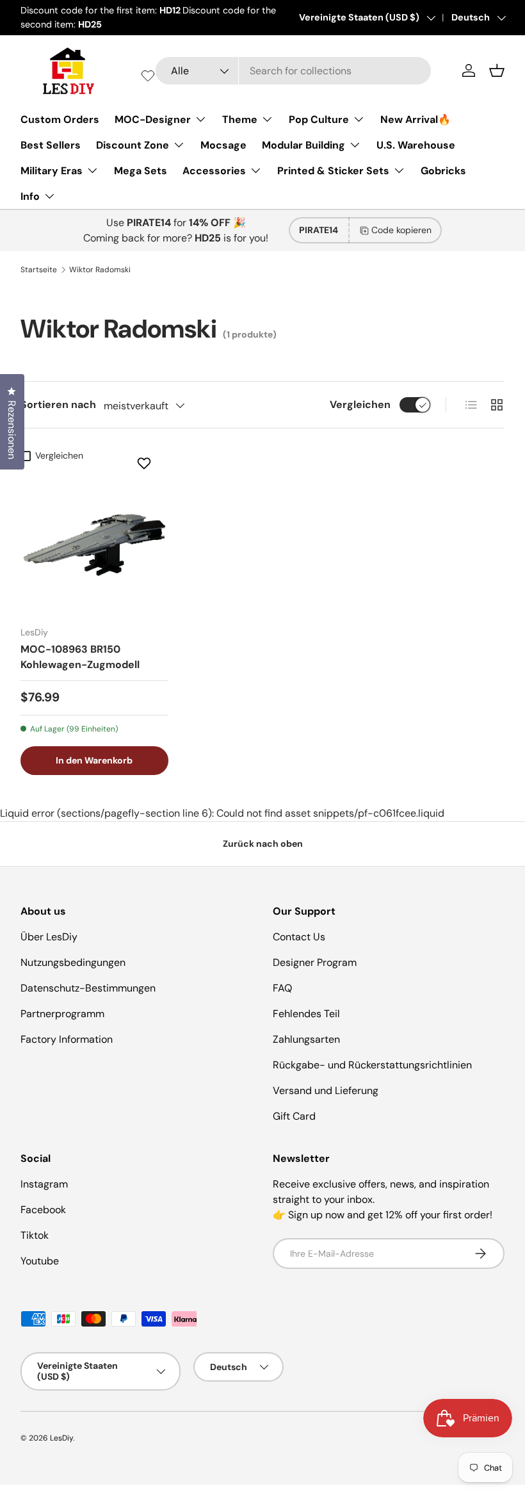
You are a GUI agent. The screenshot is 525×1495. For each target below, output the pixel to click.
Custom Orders (59, 119)
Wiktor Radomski (100, 270)
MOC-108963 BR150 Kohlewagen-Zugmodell (80, 656)
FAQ (282, 988)
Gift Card (294, 1116)
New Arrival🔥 (415, 119)
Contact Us (299, 937)
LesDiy (61, 1438)
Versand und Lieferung (325, 1090)
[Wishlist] (148, 75)
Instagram (44, 1184)
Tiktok (34, 1235)
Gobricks (443, 170)
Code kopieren (401, 230)
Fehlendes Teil (306, 1013)
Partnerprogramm (62, 1013)
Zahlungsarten (306, 1039)
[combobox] (293, 71)
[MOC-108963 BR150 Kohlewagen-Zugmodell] (94, 542)
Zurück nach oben (263, 843)
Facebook (43, 1209)
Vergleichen (360, 404)
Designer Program (315, 962)
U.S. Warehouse (415, 145)
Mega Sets (140, 170)
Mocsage (223, 145)
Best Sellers (50, 145)
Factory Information (66, 1039)
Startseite (38, 270)
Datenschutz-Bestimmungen (88, 988)
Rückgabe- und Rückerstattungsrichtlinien (372, 1065)
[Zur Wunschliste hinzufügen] (145, 463)
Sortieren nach (58, 404)
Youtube (39, 1261)
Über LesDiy (48, 937)
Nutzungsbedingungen (72, 962)
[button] (497, 70)
